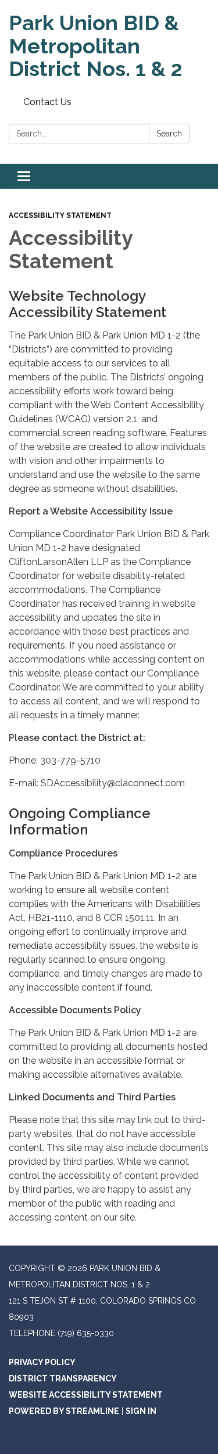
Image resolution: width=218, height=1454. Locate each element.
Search (169, 133)
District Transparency (63, 1378)
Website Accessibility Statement (86, 1394)
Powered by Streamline (64, 1411)
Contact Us (47, 101)
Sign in (141, 1411)
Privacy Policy (42, 1362)
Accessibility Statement (60, 215)
